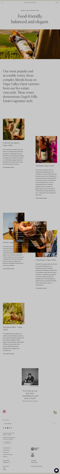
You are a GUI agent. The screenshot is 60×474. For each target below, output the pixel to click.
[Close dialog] (45, 223)
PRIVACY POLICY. (18, 247)
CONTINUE (20, 241)
